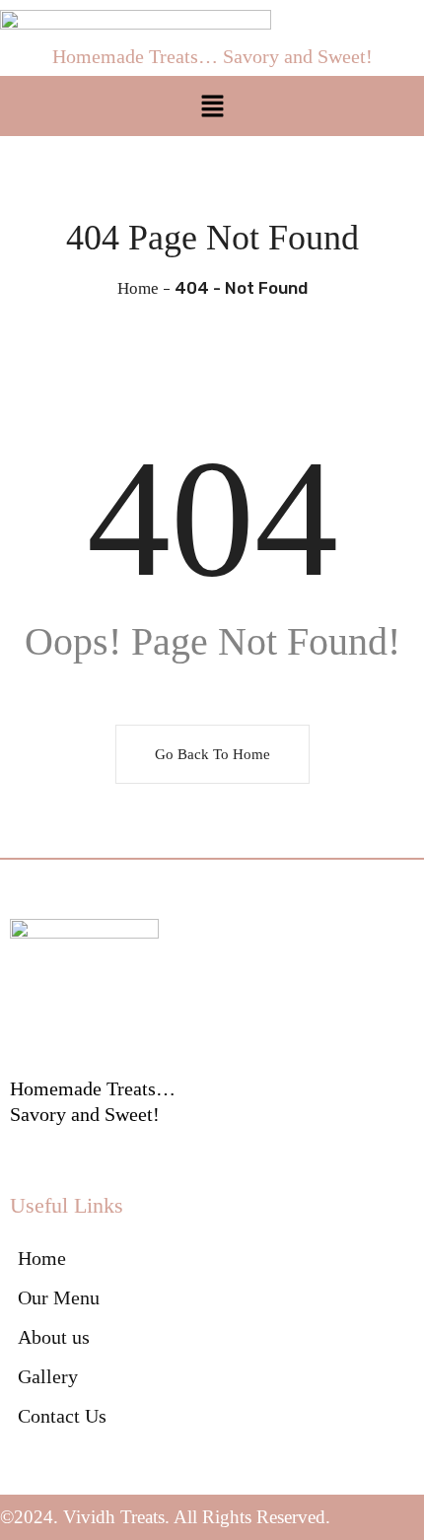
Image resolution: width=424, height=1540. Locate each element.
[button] (212, 106)
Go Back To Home (212, 754)
